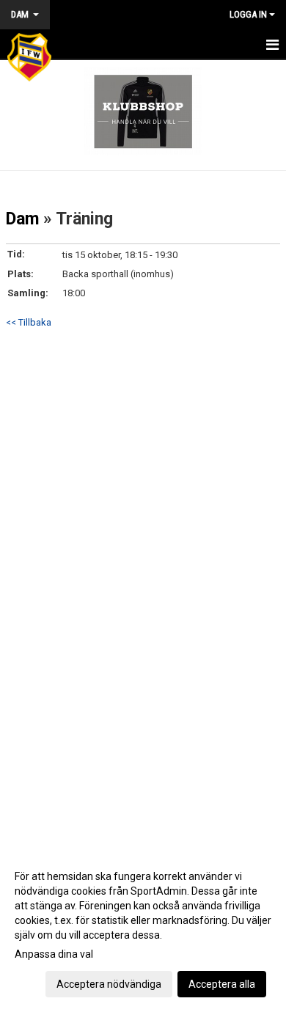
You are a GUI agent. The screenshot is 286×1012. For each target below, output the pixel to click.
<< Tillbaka (28, 322)
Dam (22, 219)
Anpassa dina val (54, 954)
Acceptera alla (221, 984)
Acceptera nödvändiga (108, 984)
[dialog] (143, 929)
